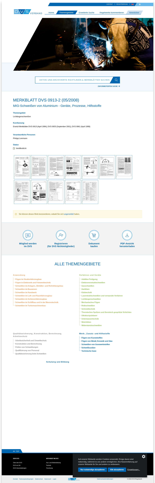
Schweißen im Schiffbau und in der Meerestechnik (36, 302)
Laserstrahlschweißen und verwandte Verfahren (102, 296)
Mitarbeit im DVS (52, 458)
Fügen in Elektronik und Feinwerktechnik (33, 283)
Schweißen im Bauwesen (26, 289)
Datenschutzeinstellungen (105, 479)
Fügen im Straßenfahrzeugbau (28, 279)
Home (51, 12)
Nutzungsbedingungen (26, 479)
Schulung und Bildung (57, 362)
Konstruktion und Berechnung (28, 344)
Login (54, 479)
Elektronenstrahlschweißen (93, 283)
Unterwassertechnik (90, 319)
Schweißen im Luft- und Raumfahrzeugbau (33, 296)
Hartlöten (85, 289)
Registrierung (122, 4)
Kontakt (110, 4)
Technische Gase (88, 351)
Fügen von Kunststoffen (91, 338)
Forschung (49, 468)
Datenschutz (39, 479)
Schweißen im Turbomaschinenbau (30, 306)
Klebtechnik (86, 292)
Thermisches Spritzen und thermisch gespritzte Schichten (106, 312)
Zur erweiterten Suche (108, 86)
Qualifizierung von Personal (27, 350)
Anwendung (19, 275)
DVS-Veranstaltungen (19, 468)
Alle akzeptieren (117, 470)
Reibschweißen (88, 306)
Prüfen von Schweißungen (26, 347)
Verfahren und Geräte (90, 275)
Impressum (47, 479)
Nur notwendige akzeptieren (92, 470)
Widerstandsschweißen (91, 325)
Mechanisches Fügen (90, 302)
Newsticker (134, 12)
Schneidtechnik (88, 309)
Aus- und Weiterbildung (53, 462)
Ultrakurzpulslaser (89, 316)
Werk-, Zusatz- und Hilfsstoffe (94, 334)
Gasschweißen (87, 286)
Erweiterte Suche (86, 12)
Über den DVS (17, 462)
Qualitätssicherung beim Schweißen (30, 354)
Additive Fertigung (89, 279)
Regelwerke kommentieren (112, 12)
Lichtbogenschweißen (91, 299)
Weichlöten (86, 322)
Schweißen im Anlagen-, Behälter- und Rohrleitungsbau (39, 286)
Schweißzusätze (88, 348)
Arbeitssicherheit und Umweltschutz (31, 341)
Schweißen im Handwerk (26, 292)
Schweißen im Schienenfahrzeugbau (31, 299)
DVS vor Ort (16, 465)
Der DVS (16, 458)
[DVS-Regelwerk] (22, 11)
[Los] (117, 80)
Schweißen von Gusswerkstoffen (95, 344)
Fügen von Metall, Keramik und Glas (96, 341)
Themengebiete (66, 12)
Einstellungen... (133, 470)
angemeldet (69, 214)
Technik (48, 465)
